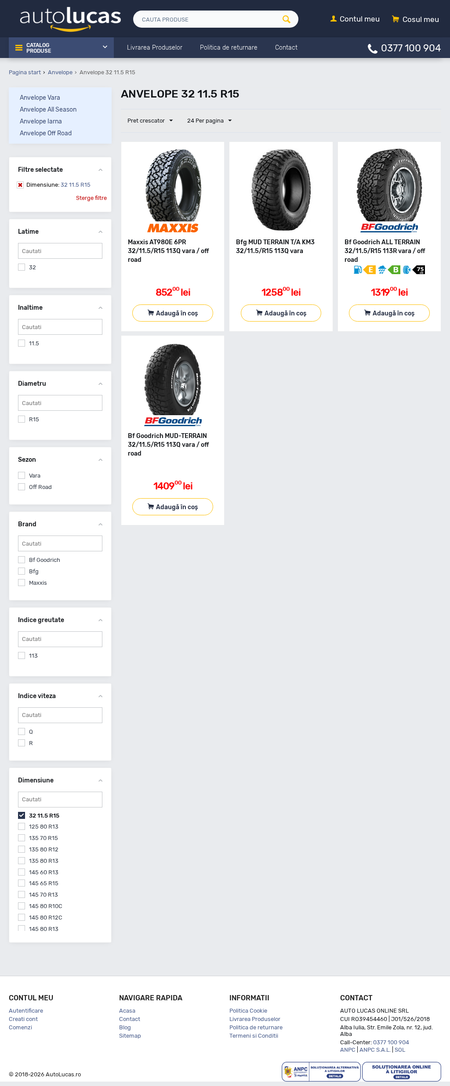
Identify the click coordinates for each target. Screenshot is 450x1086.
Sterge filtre (91, 198)
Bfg (34, 571)
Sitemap (130, 1035)
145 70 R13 (43, 894)
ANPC (348, 1049)
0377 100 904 (411, 47)
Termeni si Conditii (253, 1035)
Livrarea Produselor (254, 1019)
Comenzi (20, 1027)
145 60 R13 (43, 872)
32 (32, 267)
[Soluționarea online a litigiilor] (401, 1071)
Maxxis (38, 582)
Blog (125, 1027)
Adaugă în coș (177, 313)
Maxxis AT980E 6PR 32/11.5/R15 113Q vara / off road (168, 251)
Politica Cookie (248, 1010)
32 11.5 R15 (58, 184)
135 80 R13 (43, 861)
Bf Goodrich (44, 560)
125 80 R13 (43, 826)
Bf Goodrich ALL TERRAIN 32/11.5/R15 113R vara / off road (385, 251)
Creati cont (23, 1019)
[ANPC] (321, 1071)
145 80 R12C (45, 917)
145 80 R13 (43, 929)
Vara (34, 475)
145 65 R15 (43, 883)
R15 (34, 419)
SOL (400, 1049)
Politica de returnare (256, 1027)
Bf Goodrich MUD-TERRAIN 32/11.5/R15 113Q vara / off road (168, 444)
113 (33, 655)
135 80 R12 (43, 849)
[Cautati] (289, 19)
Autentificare (26, 1010)
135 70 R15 (43, 838)
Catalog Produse (38, 48)
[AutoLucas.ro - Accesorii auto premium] (65, 18)
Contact (129, 1019)
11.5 (34, 343)
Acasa (127, 1010)
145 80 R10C (45, 906)
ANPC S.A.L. (375, 1049)
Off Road (40, 487)
